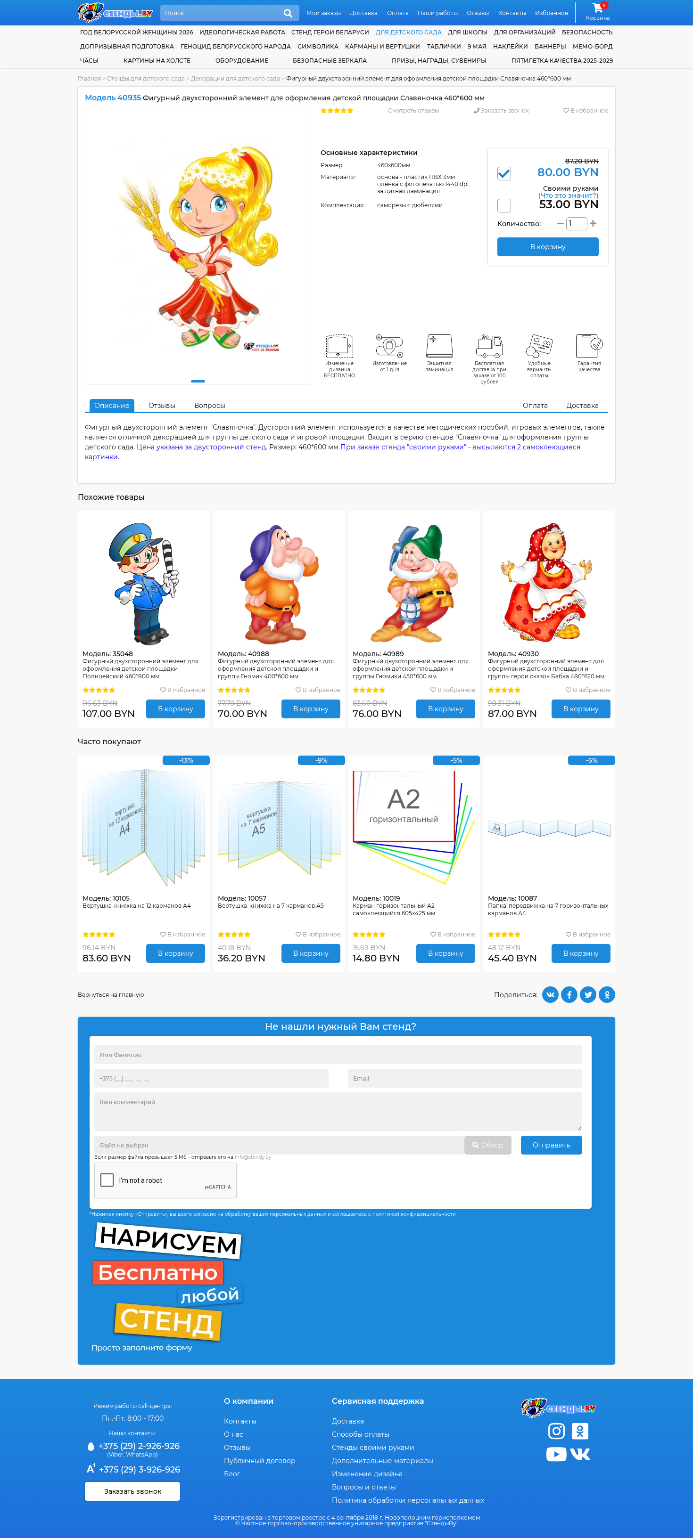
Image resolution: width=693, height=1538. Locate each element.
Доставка (364, 12)
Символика (317, 46)
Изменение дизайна (367, 1474)
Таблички (444, 46)
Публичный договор (260, 1461)
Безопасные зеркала (330, 60)
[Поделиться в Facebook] (569, 994)
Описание (112, 405)
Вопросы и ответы (364, 1487)
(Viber (115, 1454)
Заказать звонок (504, 110)
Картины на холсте (157, 60)
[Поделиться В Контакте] (550, 994)
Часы (89, 60)
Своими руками (568, 191)
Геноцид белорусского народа (236, 46)
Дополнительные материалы (382, 1461)
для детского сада (409, 32)
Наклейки (510, 46)
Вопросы (209, 405)
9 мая (477, 46)
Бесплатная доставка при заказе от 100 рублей (489, 372)
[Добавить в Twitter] (588, 994)
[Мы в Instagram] (556, 1431)
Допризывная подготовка (127, 46)
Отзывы (478, 12)
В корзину (175, 709)
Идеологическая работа (242, 32)
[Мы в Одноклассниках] (580, 1431)
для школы (467, 32)
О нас (233, 1434)
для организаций (525, 32)
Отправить (551, 1145)
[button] (198, 381)
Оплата (398, 12)
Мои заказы (323, 12)
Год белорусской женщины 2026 (136, 32)
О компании (248, 1401)
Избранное (551, 12)
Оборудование (241, 60)
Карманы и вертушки (382, 46)
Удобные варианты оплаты (539, 369)
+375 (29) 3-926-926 (138, 1470)
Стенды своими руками (373, 1447)
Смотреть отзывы (413, 110)
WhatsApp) (142, 1454)
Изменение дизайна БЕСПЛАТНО (339, 369)
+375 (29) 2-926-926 (138, 1446)
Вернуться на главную (111, 994)
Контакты (512, 12)
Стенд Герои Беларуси (330, 32)
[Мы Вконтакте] (580, 1454)
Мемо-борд (593, 46)
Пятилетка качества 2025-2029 (562, 60)
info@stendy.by (253, 1157)
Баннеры (550, 46)
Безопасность (587, 32)
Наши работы (438, 12)
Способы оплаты (360, 1434)
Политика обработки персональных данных (408, 1500)
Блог (232, 1474)
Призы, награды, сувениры (439, 60)
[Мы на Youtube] (556, 1454)
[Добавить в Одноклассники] (607, 994)
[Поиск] (288, 13)
